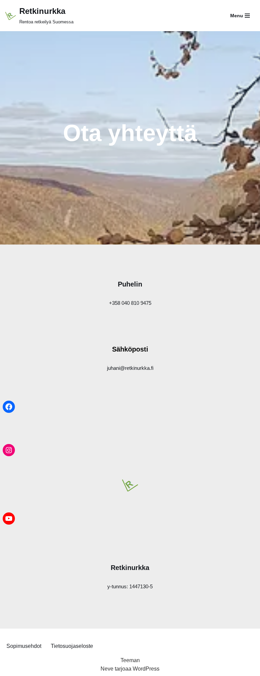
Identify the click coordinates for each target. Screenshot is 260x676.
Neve (107, 669)
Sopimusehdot (23, 646)
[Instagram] (9, 450)
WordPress (146, 669)
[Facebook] (9, 407)
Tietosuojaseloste (72, 646)
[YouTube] (9, 518)
